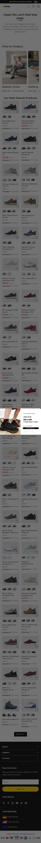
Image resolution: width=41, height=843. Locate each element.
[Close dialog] (40, 408)
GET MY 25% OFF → (30, 428)
